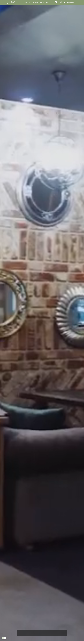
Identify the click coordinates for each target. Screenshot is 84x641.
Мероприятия (47, 2)
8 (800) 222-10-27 (71, 2)
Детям (38, 2)
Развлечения (42, 2)
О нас (23, 2)
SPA (35, 2)
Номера (26, 2)
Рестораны (33, 2)
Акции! (29, 2)
